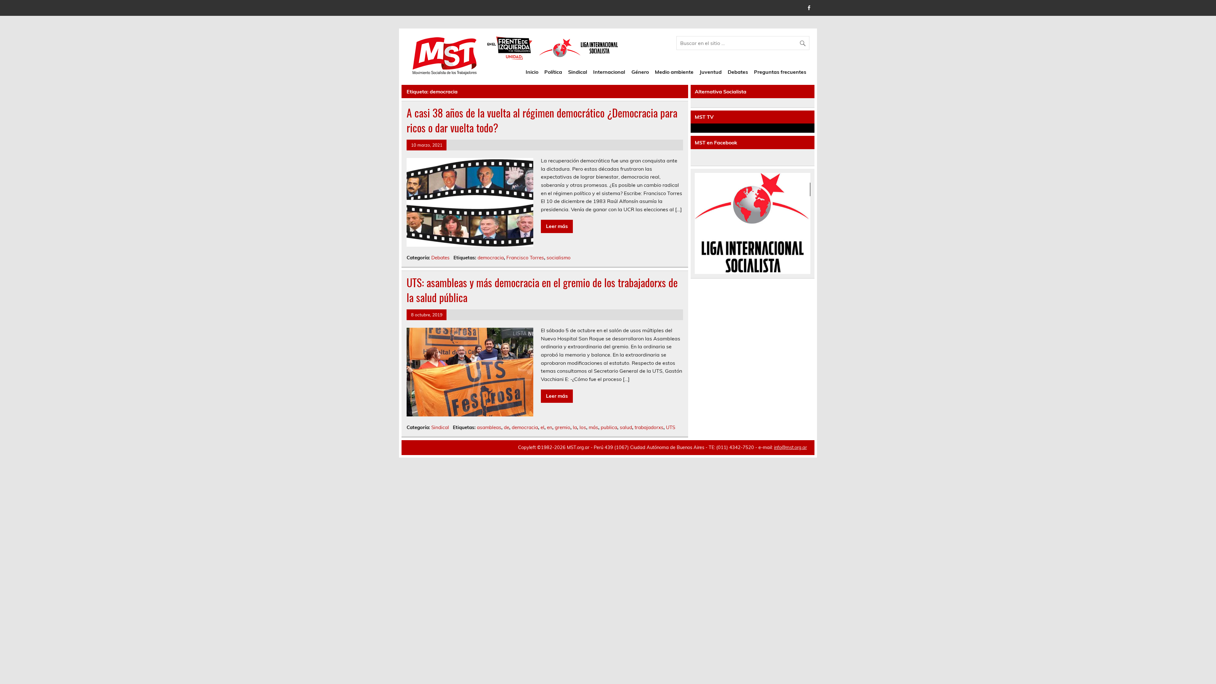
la (575, 427)
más (593, 427)
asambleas (489, 427)
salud (626, 427)
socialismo (559, 258)
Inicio (532, 72)
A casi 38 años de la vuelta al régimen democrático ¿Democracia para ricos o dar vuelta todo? (542, 120)
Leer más (557, 226)
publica (609, 427)
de (506, 427)
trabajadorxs (649, 427)
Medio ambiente (674, 72)
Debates (738, 72)
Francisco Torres (525, 258)
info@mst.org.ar (790, 447)
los (583, 427)
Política (553, 72)
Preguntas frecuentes (780, 72)
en (549, 427)
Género (640, 72)
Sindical (577, 72)
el (542, 427)
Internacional (609, 72)
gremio (562, 427)
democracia (491, 258)
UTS (670, 427)
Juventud (711, 72)
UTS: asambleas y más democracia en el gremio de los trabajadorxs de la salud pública (542, 290)
